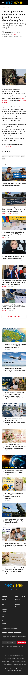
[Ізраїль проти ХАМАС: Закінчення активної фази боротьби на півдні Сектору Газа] (14, 77)
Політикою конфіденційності (8, 648)
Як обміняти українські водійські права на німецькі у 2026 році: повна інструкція (14, 233)
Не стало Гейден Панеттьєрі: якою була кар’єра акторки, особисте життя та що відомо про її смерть (13, 258)
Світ (15, 34)
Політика (17, 156)
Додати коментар (14, 316)
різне (22, 156)
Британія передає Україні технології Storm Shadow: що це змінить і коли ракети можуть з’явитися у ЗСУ (14, 209)
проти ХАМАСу (6, 147)
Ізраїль (11, 156)
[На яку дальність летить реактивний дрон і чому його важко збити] (14, 359)
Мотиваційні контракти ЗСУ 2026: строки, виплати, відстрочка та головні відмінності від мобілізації (14, 395)
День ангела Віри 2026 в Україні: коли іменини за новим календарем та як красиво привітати (15, 447)
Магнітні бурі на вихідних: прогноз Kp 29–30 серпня (14, 471)
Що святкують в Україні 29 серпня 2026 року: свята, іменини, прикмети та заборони (14, 495)
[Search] (25, 2)
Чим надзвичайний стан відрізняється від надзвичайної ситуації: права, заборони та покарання (15, 421)
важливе (4, 156)
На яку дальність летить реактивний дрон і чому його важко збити (15, 370)
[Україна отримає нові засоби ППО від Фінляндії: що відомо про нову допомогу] (14, 510)
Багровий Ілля (8, 32)
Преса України (22, 657)
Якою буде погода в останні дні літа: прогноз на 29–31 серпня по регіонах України (15, 345)
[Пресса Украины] (15, 2)
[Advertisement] (14, 52)
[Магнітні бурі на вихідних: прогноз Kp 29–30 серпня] (14, 462)
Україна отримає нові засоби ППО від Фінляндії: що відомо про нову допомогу (15, 520)
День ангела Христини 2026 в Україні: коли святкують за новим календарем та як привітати (15, 570)
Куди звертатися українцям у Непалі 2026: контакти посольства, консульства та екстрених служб (14, 185)
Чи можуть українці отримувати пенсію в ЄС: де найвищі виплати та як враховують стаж (13, 306)
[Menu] (3, 2)
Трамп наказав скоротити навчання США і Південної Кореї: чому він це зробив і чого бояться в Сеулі (14, 282)
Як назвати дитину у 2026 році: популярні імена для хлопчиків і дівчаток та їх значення (15, 545)
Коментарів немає (7, 36)
